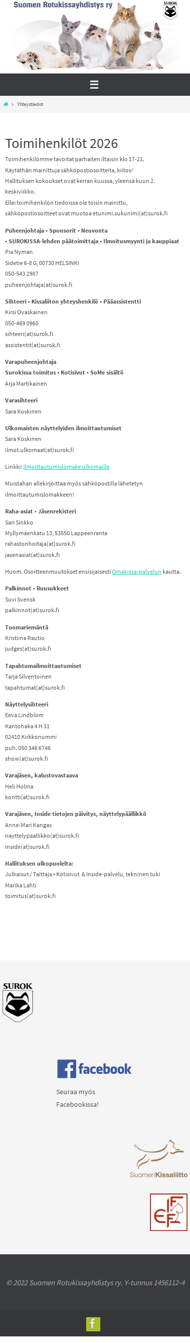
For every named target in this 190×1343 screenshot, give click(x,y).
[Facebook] (92, 1323)
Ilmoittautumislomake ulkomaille (66, 466)
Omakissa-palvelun (137, 571)
